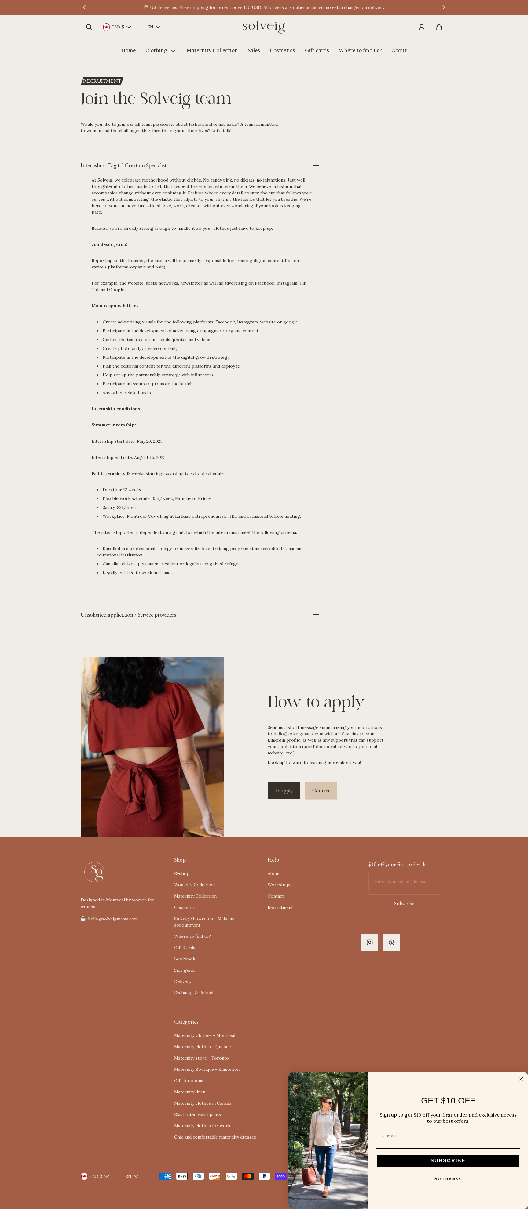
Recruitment (280, 907)
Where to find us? (360, 50)
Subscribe (404, 903)
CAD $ (117, 27)
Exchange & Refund (193, 992)
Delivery (182, 981)
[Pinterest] (391, 942)
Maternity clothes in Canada (202, 1103)
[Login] (421, 27)
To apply (284, 790)
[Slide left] (84, 7)
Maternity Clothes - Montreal (204, 1035)
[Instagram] (369, 942)
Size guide (184, 970)
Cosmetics (282, 50)
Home (128, 50)
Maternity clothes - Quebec (202, 1046)
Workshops (280, 884)
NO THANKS (448, 1179)
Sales (254, 50)
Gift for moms (188, 1080)
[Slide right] (443, 7)
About (399, 50)
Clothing (156, 50)
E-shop (181, 873)
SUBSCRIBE (448, 1160)
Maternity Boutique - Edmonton (207, 1069)
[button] (89, 27)
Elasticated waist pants (197, 1114)
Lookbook (184, 959)
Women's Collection (194, 884)
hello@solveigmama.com (298, 733)
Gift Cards (184, 947)
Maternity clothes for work (202, 1125)
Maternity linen (189, 1092)
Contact (321, 790)
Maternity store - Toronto (201, 1058)
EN (150, 27)
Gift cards (317, 50)
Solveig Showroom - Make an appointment (204, 922)
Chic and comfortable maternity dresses (215, 1137)
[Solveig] (264, 27)
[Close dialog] (521, 1078)
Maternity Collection (212, 50)
